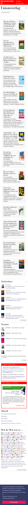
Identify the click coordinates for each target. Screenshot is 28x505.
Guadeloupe (4, 448)
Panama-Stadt (3, 463)
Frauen (6, 459)
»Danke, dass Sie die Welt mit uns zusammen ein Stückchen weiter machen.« (13, 368)
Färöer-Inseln (22, 443)
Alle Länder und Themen (21, 469)
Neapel (21, 466)
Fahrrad (2, 466)
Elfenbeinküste (5, 443)
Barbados (10, 437)
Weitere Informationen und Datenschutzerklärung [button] (9, 497)
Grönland (21, 446)
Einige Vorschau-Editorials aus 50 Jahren (13, 374)
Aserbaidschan (17, 436)
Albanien (16, 432)
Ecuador (15, 442)
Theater (22, 464)
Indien (19, 450)
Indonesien (24, 450)
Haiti (3, 450)
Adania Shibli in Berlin (16, 333)
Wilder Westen (11, 466)
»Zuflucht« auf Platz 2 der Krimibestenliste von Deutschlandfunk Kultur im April (16, 299)
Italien (23, 451)
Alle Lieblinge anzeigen (20, 405)
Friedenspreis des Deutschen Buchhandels (9, 464)
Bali (25, 464)
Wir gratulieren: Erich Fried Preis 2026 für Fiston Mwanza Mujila (14, 286)
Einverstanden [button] (14, 502)
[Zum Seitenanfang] (26, 282)
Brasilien (4, 439)
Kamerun (24, 453)
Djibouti (15, 463)
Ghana (9, 446)
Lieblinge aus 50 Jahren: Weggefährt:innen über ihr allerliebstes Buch (13, 377)
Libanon (9, 457)
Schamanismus (11, 461)
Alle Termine (24, 360)
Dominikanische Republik (7, 442)
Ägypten (10, 432)
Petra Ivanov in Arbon (16, 350)
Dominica (17, 440)
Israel (19, 451)
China (18, 439)
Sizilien (16, 459)
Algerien (21, 432)
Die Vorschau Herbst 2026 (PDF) (8, 414)
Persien (23, 463)
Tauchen (19, 459)
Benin (20, 437)
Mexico (19, 461)
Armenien (11, 436)
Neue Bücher (4, 416)
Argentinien (4, 436)
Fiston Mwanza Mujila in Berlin (18, 345)
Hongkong (14, 450)
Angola (3, 434)
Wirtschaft (6, 466)
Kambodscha (18, 453)
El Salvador (21, 442)
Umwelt (22, 461)
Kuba (20, 456)
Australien (4, 437)
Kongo (15, 456)
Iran (7, 451)
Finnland (4, 445)
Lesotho (4, 457)
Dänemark (4, 440)
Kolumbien (4, 456)
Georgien (4, 446)
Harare (16, 461)
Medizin (18, 464)
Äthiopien (24, 436)
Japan (8, 453)
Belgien (15, 437)
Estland (16, 443)
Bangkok (19, 463)
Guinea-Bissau (22, 448)
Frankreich (10, 445)
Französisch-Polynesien (18, 445)
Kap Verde (9, 454)
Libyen (13, 457)
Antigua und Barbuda (17, 434)
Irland (10, 451)
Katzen (12, 463)
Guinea (16, 448)
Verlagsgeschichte (4, 461)
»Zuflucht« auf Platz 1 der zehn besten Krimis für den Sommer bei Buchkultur (15, 292)
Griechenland (14, 446)
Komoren (10, 456)
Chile (14, 439)
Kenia (14, 454)
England (11, 443)
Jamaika (4, 453)
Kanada (3, 454)
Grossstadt (17, 466)
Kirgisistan (19, 454)
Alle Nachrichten (23, 320)
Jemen (13, 453)
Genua (9, 459)
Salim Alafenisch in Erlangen (17, 327)
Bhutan (24, 437)
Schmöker (9, 463)
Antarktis (9, 434)
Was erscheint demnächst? (7, 421)
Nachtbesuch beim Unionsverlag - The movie (11, 423)
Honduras (8, 450)
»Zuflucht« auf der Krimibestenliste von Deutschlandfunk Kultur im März (14, 307)
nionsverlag (10, 8)
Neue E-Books (4, 418)
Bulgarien (10, 439)
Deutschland (10, 440)
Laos (24, 456)
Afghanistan (4, 432)
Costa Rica (23, 439)
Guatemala (11, 448)
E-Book (12, 459)
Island (15, 451)
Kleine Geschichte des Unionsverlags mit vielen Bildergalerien (12, 371)
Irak (3, 451)
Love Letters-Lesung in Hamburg (18, 338)
